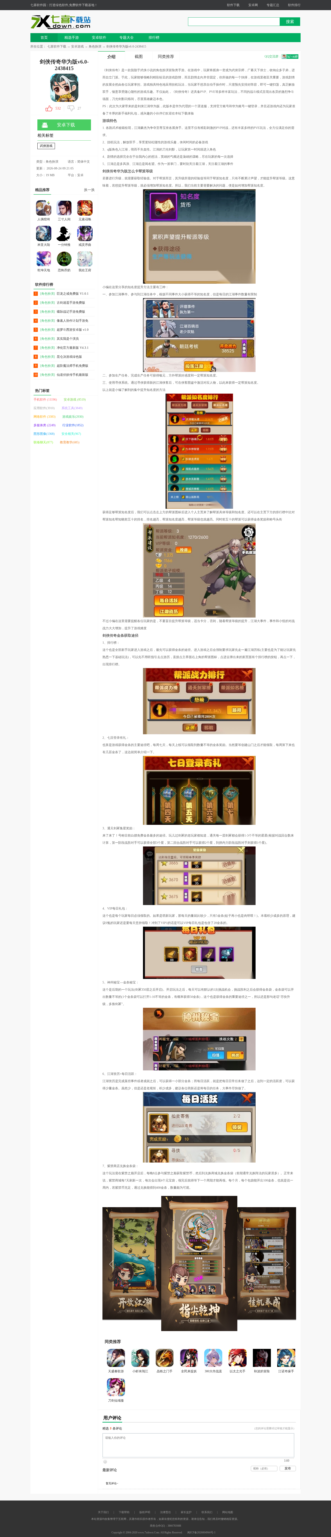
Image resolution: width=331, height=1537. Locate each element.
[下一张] (247, 1263)
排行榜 (154, 37)
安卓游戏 (78, 46)
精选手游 (71, 37)
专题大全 (126, 37)
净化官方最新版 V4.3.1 (72, 347)
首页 (44, 37)
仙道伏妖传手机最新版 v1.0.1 (72, 375)
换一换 (89, 190)
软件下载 (233, 5)
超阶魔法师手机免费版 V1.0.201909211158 (72, 366)
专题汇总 (273, 5)
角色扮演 (95, 46)
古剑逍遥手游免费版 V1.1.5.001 (71, 303)
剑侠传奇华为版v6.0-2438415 (126, 46)
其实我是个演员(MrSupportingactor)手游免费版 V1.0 (71, 339)
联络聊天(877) (43, 442)
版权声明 (144, 1512)
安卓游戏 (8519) (75, 399)
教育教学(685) (69, 442)
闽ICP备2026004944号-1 (201, 1532)
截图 (139, 56)
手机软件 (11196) (45, 399)
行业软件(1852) (73, 425)
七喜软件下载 (56, 46)
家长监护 (186, 1512)
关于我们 (103, 1512)
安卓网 (253, 5)
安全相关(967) (71, 434)
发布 (288, 1468)
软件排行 (294, 5)
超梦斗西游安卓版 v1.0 (72, 329)
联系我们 (207, 1512)
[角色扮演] (47, 293)
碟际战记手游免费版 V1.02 (71, 312)
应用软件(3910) (44, 408)
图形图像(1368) (44, 434)
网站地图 (227, 1512)
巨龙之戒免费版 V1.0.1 (72, 293)
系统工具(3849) (72, 408)
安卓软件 (99, 37)
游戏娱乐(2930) (73, 416)
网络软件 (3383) (45, 416)
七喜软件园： (39, 5)
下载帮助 (124, 1512)
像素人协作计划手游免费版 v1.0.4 (72, 321)
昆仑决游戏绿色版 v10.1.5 (69, 357)
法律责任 (165, 1512)
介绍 (111, 57)
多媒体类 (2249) (45, 425)
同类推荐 (166, 56)
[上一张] (150, 1263)
